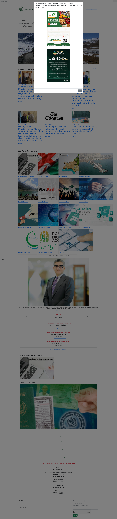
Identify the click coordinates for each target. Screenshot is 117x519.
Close (80, 90)
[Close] (81, 5)
